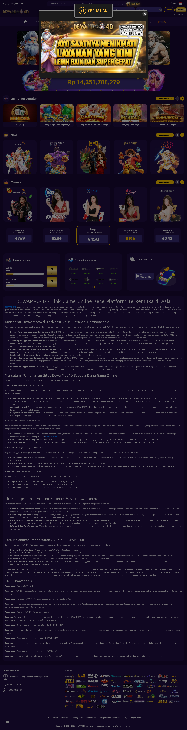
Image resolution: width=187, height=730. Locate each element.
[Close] (144, 13)
